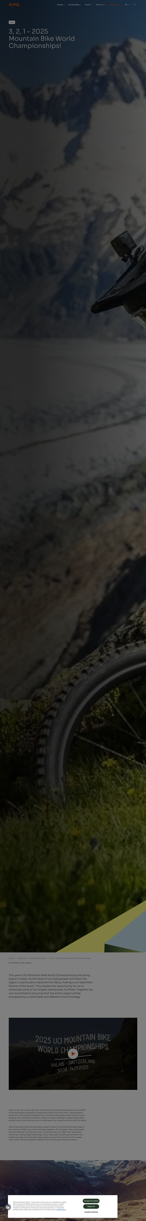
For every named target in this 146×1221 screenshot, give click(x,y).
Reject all (91, 1206)
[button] (7, 1207)
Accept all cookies (91, 1201)
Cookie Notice (61, 1209)
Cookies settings (91, 1212)
